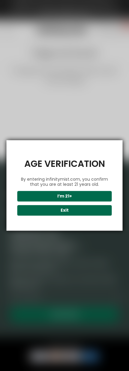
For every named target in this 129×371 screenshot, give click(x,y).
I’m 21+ (64, 196)
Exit (65, 210)
